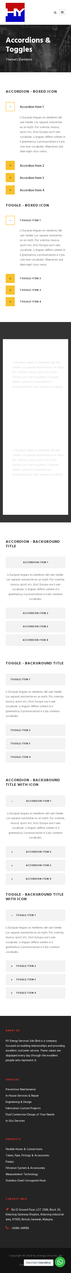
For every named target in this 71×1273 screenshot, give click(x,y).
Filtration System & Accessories (25, 1168)
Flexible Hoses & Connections (24, 1149)
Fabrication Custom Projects (23, 1108)
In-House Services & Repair (22, 1096)
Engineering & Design (19, 1102)
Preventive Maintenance (21, 1089)
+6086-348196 (20, 1228)
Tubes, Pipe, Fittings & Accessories (27, 1155)
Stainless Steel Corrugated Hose (26, 1180)
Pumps (10, 1162)
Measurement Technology (22, 1174)
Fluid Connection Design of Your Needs (30, 1114)
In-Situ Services (15, 1121)
